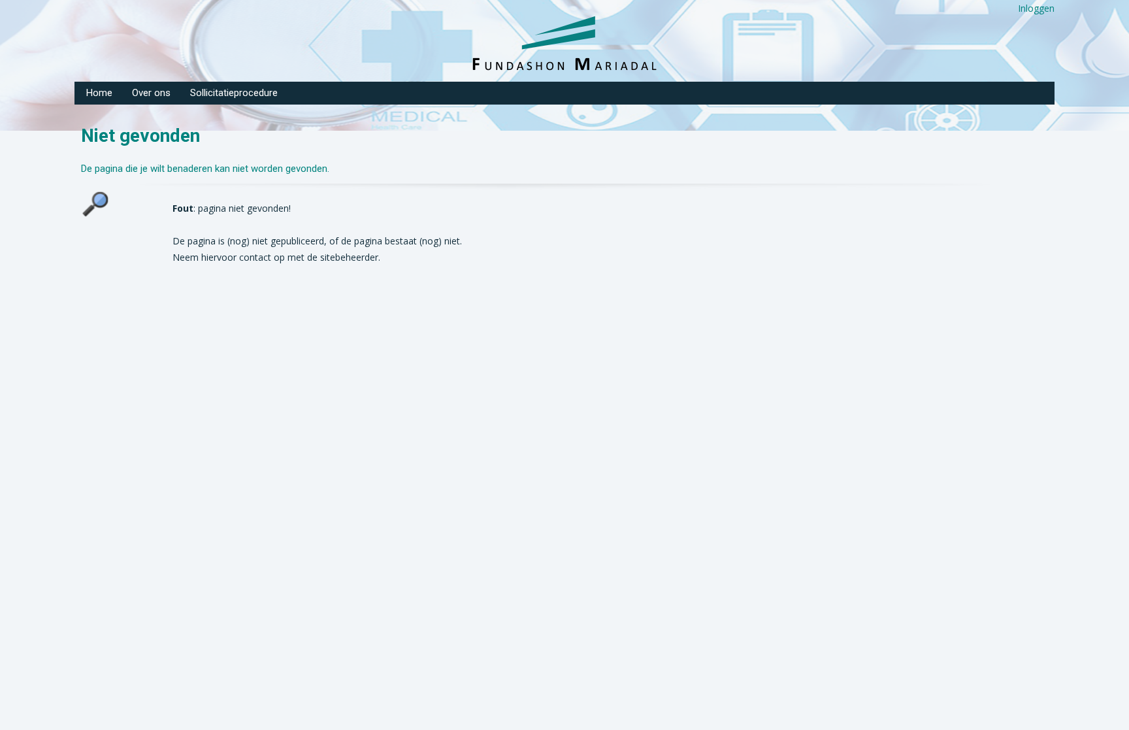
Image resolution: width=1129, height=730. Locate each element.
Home (99, 93)
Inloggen (1036, 8)
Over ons (151, 93)
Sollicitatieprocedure (234, 93)
